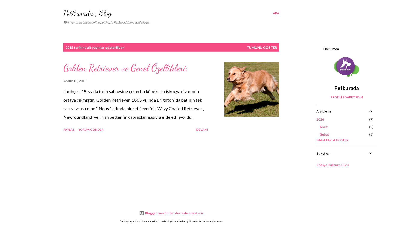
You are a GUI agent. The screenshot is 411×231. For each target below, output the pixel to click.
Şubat (324, 134)
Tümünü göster (262, 47)
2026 (320, 119)
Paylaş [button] (68, 129)
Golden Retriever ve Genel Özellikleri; (125, 68)
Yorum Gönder (90, 129)
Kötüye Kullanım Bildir (332, 165)
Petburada (346, 88)
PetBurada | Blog (87, 13)
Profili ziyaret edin (347, 97)
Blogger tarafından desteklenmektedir (173, 213)
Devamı (202, 129)
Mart (324, 127)
